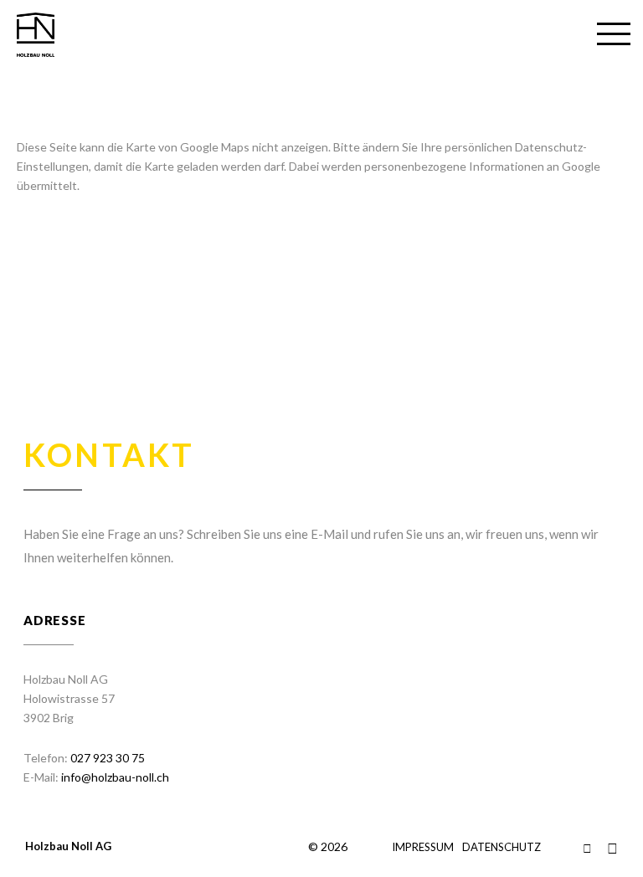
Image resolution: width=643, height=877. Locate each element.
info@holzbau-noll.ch (115, 777)
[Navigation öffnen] (613, 35)
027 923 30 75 (107, 758)
